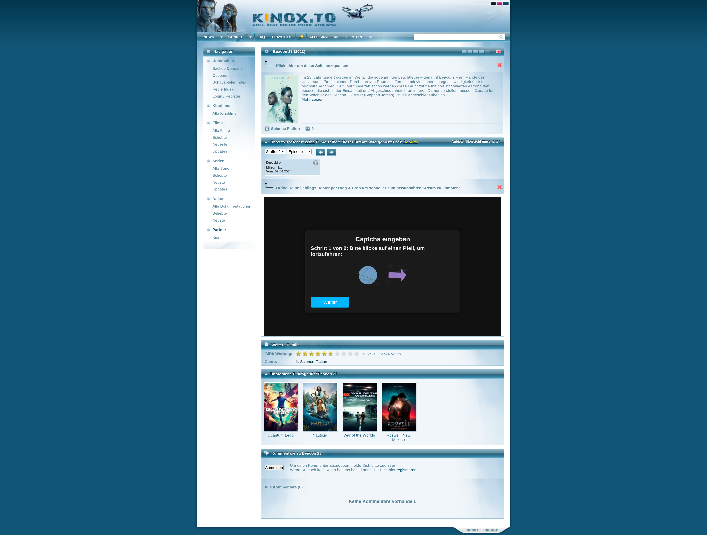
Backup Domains (227, 68)
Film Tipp (354, 37)
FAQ (261, 37)
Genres (235, 37)
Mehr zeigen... (314, 99)
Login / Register (226, 96)
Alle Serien (222, 168)
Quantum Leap (281, 435)
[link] (353, 16)
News (208, 37)
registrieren (406, 470)
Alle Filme (221, 130)
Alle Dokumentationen (231, 206)
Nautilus (320, 435)
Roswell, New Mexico (398, 437)
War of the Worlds (359, 435)
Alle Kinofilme (324, 37)
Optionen (220, 75)
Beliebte (219, 137)
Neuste (218, 182)
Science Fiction (313, 361)
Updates (219, 151)
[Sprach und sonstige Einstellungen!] (301, 37)
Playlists (281, 37)
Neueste (219, 144)
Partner (219, 229)
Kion (216, 237)
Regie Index (223, 89)
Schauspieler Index (229, 82)
